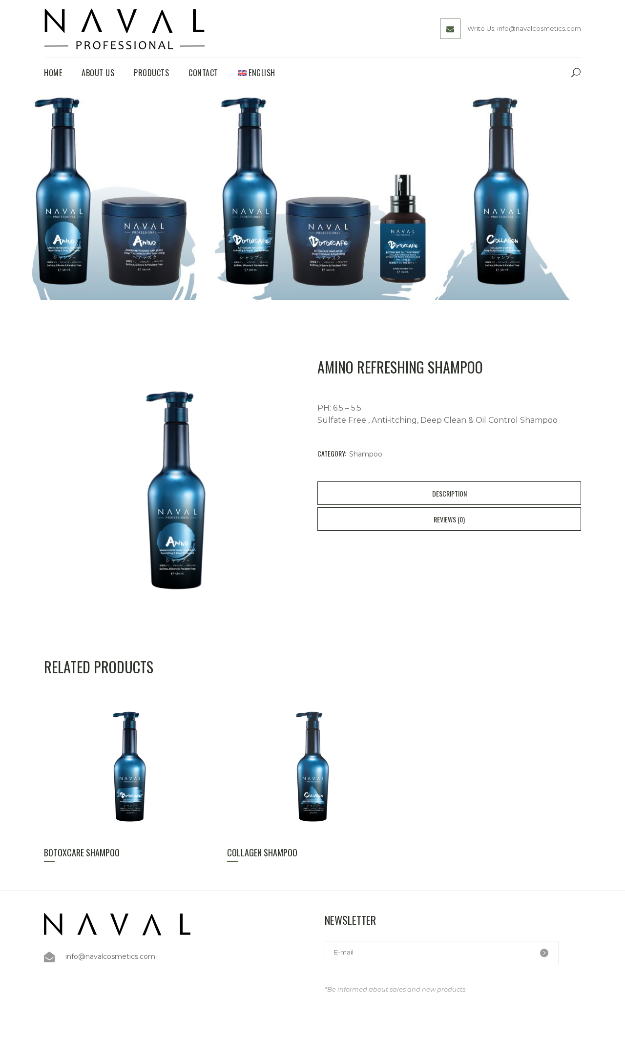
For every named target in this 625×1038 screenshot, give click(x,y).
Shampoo (365, 454)
